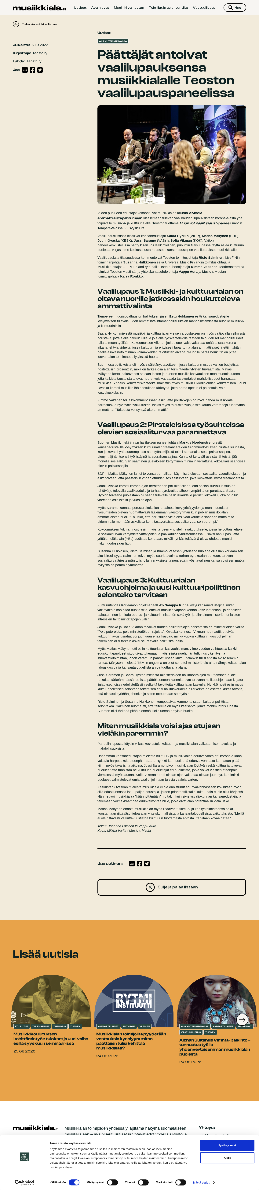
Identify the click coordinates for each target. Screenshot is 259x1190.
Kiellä (227, 1157)
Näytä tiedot (201, 1182)
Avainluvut (100, 7)
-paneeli (205, 223)
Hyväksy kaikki (227, 1145)
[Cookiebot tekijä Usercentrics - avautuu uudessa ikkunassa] (24, 1182)
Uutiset (80, 7)
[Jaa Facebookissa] (32, 70)
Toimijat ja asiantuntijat (168, 7)
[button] (242, 1020)
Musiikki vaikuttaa (129, 7)
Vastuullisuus (204, 7)
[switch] (112, 1182)
